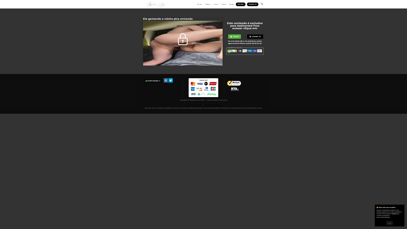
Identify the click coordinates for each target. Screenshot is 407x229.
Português (153, 81)
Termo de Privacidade (383, 217)
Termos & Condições (194, 105)
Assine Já (253, 4)
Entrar (241, 4)
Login (236, 37)
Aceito (390, 223)
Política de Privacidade (212, 105)
